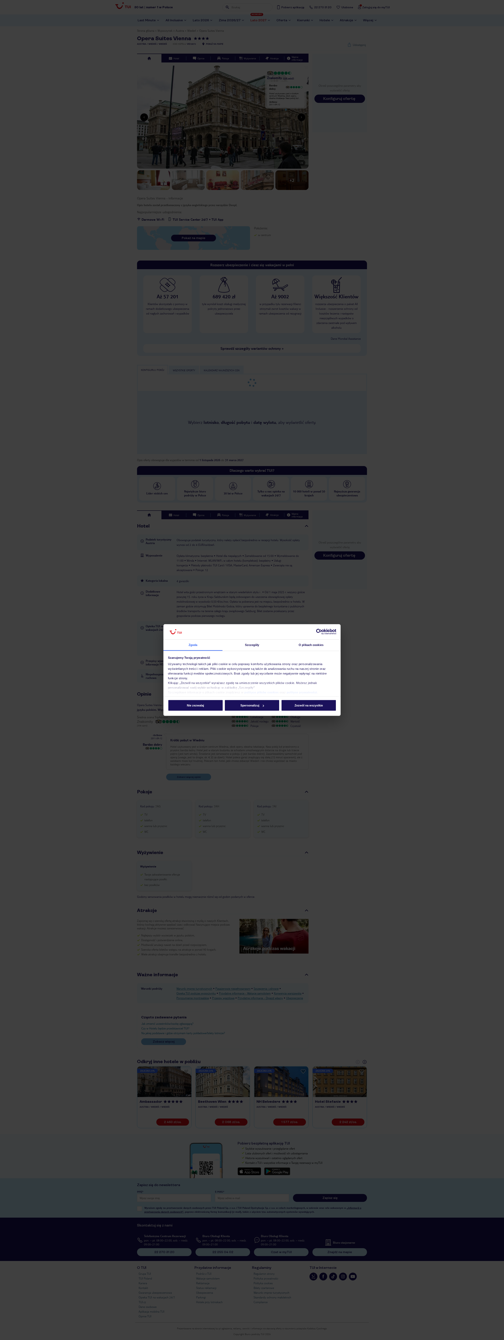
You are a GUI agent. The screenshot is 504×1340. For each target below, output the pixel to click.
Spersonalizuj (249, 705)
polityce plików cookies (261, 692)
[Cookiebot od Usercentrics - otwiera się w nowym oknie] (319, 632)
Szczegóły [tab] (252, 644)
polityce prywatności (302, 692)
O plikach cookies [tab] (311, 644)
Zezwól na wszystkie (309, 705)
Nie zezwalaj (195, 705)
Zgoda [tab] (193, 644)
